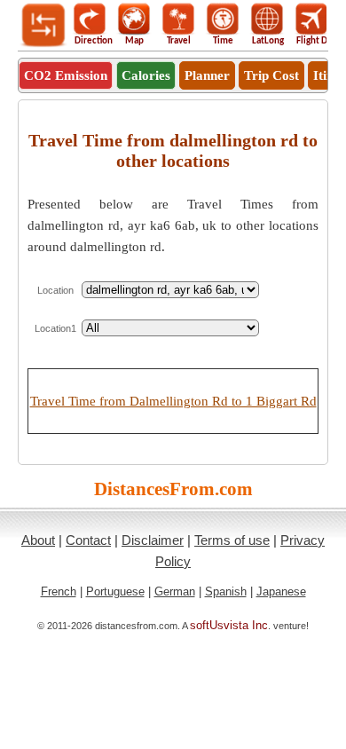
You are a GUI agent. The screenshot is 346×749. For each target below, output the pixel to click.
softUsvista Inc (229, 625)
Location (55, 290)
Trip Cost (271, 75)
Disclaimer (153, 540)
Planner (207, 75)
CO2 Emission (65, 75)
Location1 (55, 328)
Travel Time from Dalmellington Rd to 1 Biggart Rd (173, 401)
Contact (88, 540)
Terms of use (232, 540)
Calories (146, 75)
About (38, 540)
